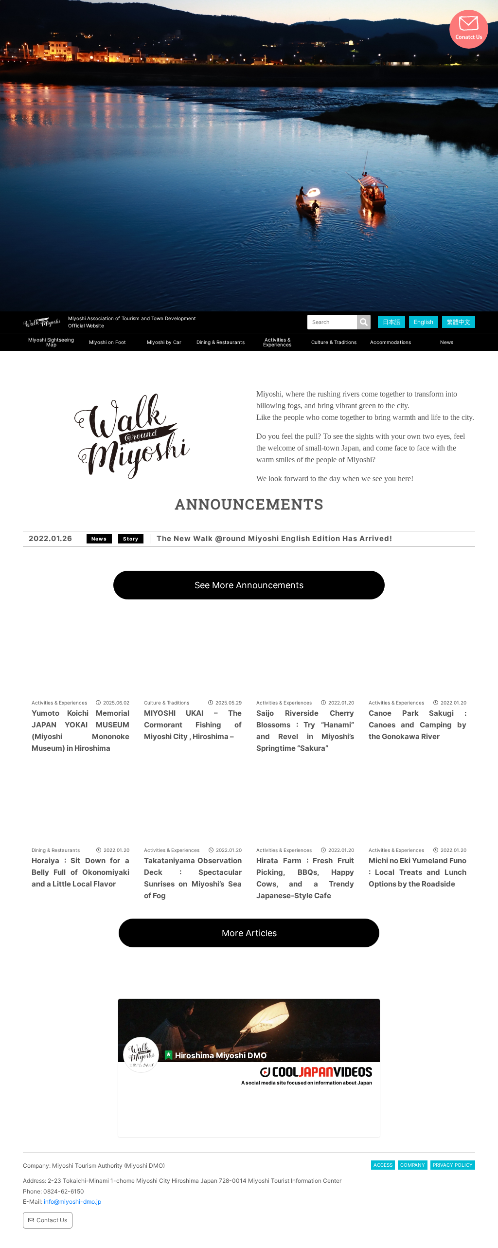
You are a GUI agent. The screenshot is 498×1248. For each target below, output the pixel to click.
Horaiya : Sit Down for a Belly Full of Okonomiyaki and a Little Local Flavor (80, 872)
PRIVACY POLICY (453, 1165)
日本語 (391, 322)
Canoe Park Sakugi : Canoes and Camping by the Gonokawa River (417, 724)
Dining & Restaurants (220, 342)
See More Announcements (249, 585)
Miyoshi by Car (164, 342)
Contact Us (51, 1220)
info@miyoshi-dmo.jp (72, 1201)
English (423, 322)
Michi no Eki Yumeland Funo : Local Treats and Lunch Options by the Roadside (417, 872)
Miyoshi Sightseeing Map (51, 342)
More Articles (249, 933)
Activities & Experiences (277, 342)
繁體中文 (458, 322)
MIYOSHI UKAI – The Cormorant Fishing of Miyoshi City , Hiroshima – (193, 724)
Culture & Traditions (333, 342)
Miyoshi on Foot (107, 342)
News (446, 342)
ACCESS (383, 1165)
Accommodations (390, 342)
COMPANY (412, 1165)
